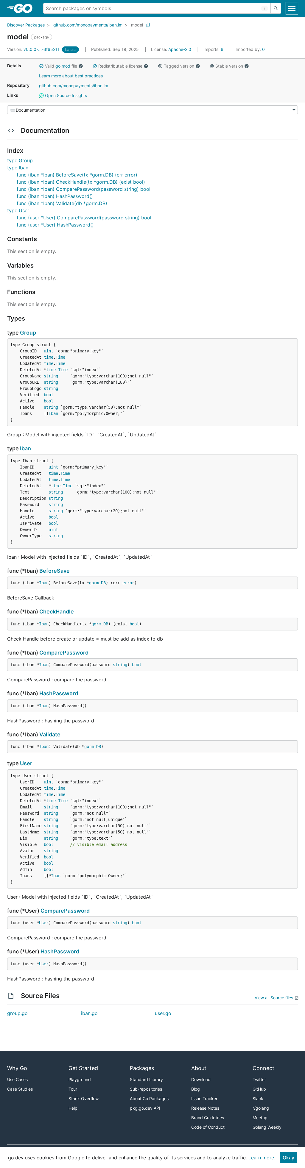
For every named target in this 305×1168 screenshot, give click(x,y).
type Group (20, 160)
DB (103, 582)
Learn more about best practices (71, 75)
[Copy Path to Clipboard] (148, 25)
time (48, 357)
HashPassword (58, 693)
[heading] (25, 8)
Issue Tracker (204, 1098)
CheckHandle (56, 611)
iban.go (89, 1013)
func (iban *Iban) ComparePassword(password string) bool (83, 189)
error (128, 582)
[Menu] (152, 109)
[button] (41, 66)
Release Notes (205, 1108)
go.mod (62, 65)
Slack (258, 1098)
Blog (195, 1089)
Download (201, 1079)
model (137, 24)
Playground (80, 1079)
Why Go (17, 1068)
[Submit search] (275, 8)
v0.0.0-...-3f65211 (34, 49)
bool (48, 394)
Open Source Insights (65, 95)
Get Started (83, 1068)
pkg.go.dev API (145, 1108)
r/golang (261, 1108)
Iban (53, 413)
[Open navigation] (292, 8)
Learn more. (261, 1158)
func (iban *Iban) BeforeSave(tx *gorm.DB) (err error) (77, 175)
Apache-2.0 (179, 49)
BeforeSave (54, 571)
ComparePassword (63, 652)
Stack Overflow (84, 1098)
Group (28, 333)
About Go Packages (149, 1098)
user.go (163, 1013)
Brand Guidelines (207, 1117)
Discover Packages (26, 24)
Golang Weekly (267, 1127)
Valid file (61, 65)
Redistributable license (120, 65)
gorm (94, 582)
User (26, 763)
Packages (142, 1068)
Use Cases (17, 1079)
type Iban (17, 168)
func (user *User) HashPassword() (55, 225)
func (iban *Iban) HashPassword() (55, 196)
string (51, 376)
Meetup (260, 1117)
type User (18, 210)
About (198, 1068)
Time (60, 357)
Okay (288, 1158)
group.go (17, 1013)
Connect (263, 1068)
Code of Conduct (208, 1127)
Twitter (259, 1079)
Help (73, 1108)
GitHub (259, 1089)
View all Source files (274, 997)
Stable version (229, 65)
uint (48, 351)
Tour (73, 1089)
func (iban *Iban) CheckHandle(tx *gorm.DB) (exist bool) (81, 182)
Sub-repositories (146, 1089)
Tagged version (179, 65)
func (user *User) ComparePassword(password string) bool (84, 218)
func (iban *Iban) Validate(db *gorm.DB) (62, 203)
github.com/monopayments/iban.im (87, 24)
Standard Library (146, 1079)
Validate (49, 734)
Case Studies (20, 1089)
